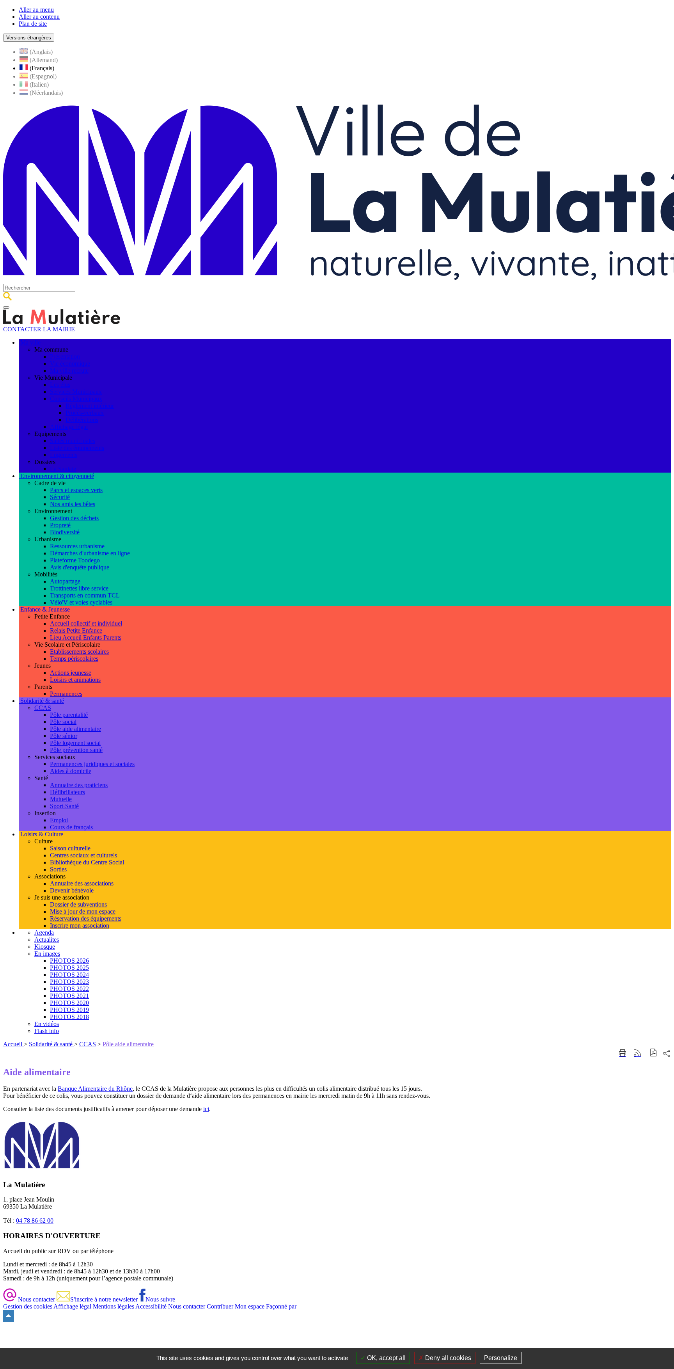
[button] (653, 1053)
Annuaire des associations (82, 883)
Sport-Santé (64, 806)
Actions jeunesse (70, 672)
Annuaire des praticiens (79, 785)
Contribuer (220, 1306)
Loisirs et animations (75, 679)
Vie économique (70, 363)
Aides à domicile (70, 771)
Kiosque (44, 946)
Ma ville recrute (69, 370)
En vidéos (46, 1024)
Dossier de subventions (78, 904)
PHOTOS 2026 (69, 960)
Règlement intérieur (90, 405)
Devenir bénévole (72, 890)
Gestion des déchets (74, 518)
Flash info (46, 1031)
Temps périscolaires (74, 658)
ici (206, 1109)
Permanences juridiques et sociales (92, 764)
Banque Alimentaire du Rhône (95, 1088)
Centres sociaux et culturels (83, 855)
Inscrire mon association (79, 925)
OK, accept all (385, 1358)
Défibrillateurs (67, 792)
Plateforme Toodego (75, 560)
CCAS (42, 707)
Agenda (44, 932)
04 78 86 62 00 (34, 1220)
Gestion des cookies (27, 1306)
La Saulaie (63, 469)
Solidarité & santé (51, 1044)
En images (47, 953)
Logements (63, 455)
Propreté (60, 525)
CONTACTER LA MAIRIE (39, 329)
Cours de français (71, 827)
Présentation (65, 356)
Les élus (60, 384)
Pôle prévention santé (76, 750)
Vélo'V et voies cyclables (81, 602)
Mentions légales (113, 1306)
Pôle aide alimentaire (75, 728)
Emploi (59, 820)
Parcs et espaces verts (76, 490)
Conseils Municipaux (76, 398)
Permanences (66, 693)
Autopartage (65, 581)
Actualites (46, 939)
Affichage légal (69, 426)
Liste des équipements (77, 447)
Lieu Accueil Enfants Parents (85, 637)
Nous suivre (160, 1299)
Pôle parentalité (69, 714)
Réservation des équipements (85, 918)
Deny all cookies (447, 1358)
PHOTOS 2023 (69, 981)
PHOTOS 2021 (69, 995)
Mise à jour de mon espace (82, 911)
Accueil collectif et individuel (86, 623)
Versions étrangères (28, 38)
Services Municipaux (76, 391)
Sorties (58, 869)
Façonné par (281, 1306)
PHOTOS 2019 (69, 1009)
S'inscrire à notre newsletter (104, 1299)
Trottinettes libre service (79, 588)
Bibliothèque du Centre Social (87, 862)
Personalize (500, 1358)
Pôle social (63, 721)
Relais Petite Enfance (76, 630)
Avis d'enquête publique (79, 567)
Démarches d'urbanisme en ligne (90, 553)
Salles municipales (72, 440)
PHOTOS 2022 (69, 988)
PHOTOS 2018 (69, 1016)
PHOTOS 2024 (69, 974)
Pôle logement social (75, 743)
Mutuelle (61, 799)
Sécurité (60, 497)
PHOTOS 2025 (69, 967)
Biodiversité (65, 532)
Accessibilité (151, 1306)
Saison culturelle (70, 848)
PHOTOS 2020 (69, 1002)
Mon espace (249, 1306)
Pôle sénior (63, 736)
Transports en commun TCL (85, 595)
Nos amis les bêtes (72, 504)
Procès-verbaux (85, 412)
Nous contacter (35, 1299)
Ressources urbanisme (77, 546)
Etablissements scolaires (79, 651)
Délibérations (82, 419)
